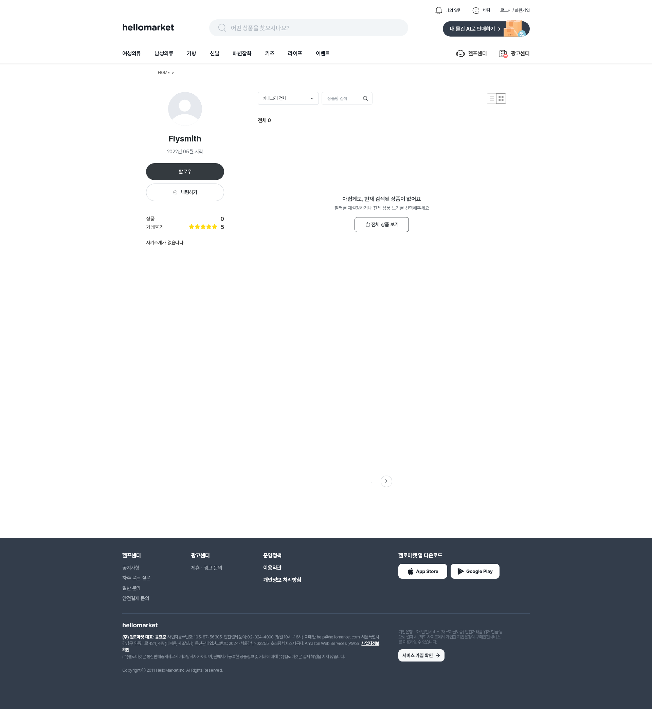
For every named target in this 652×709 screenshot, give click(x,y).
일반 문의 (131, 588)
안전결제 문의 (135, 598)
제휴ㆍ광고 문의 (206, 568)
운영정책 (272, 555)
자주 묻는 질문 (136, 578)
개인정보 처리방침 (282, 580)
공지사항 (130, 568)
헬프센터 (131, 555)
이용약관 (272, 567)
